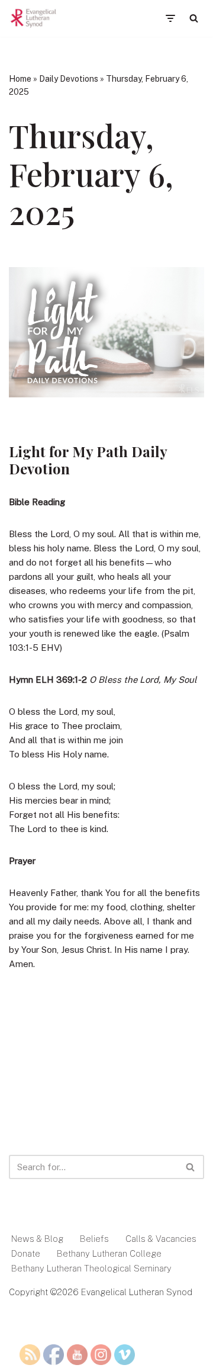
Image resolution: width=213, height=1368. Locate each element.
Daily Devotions (68, 79)
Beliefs (94, 1239)
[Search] (193, 18)
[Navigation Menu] (170, 18)
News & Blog (37, 1239)
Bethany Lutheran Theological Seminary (91, 1268)
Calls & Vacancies (160, 1239)
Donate (25, 1253)
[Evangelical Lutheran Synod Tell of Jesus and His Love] (34, 18)
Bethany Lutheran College (109, 1253)
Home (20, 79)
